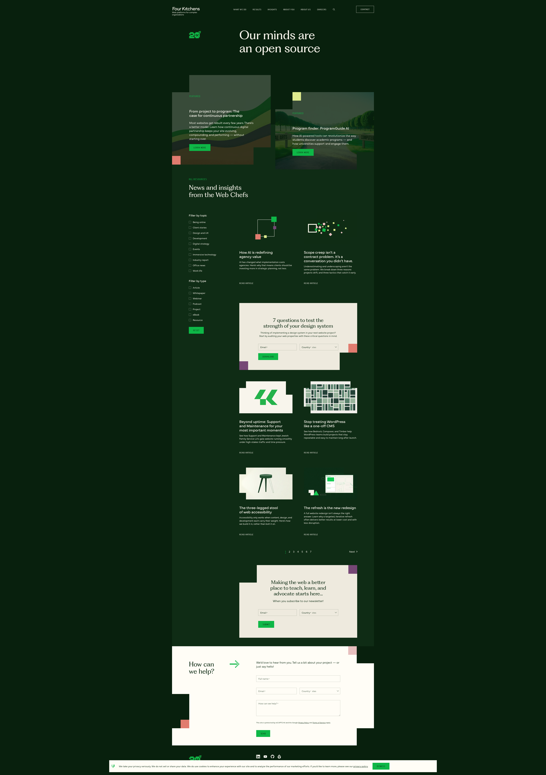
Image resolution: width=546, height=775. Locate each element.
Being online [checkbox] (199, 222)
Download (268, 356)
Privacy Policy (303, 722)
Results (257, 9)
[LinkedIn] (258, 756)
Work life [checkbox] (197, 270)
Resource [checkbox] (198, 319)
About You (289, 9)
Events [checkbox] (196, 249)
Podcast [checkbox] (197, 303)
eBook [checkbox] (196, 314)
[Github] (272, 756)
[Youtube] (265, 756)
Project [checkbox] (196, 309)
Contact (365, 9)
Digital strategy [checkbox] (201, 243)
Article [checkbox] (196, 287)
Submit (266, 624)
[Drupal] (279, 756)
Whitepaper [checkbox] (199, 292)
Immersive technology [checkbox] (204, 254)
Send (263, 733)
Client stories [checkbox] (200, 227)
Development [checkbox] (200, 238)
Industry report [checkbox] (200, 259)
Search (334, 10)
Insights (272, 9)
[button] (285, 551)
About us (306, 9)
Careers (321, 9)
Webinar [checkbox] (197, 298)
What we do (239, 9)
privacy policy (360, 766)
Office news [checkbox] (199, 265)
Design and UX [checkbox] (200, 232)
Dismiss (381, 766)
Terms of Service (319, 722)
